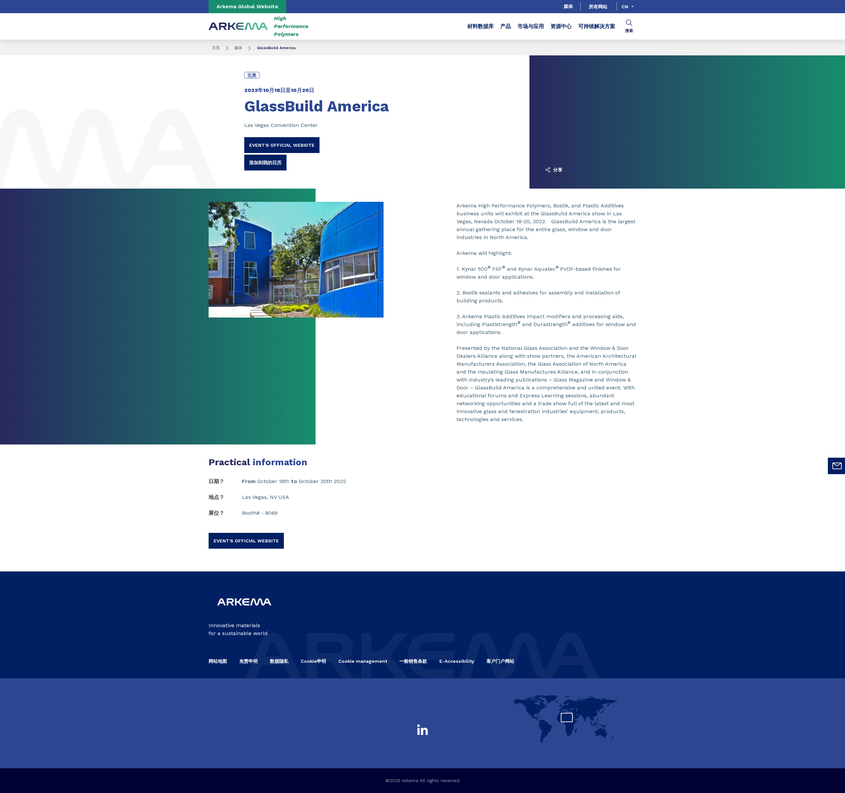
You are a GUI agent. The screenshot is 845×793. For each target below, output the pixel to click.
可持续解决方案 (596, 26)
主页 (216, 48)
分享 (557, 169)
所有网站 (598, 6)
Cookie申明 (313, 661)
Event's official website (282, 145)
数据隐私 (279, 661)
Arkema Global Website (247, 6)
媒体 (568, 6)
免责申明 (248, 661)
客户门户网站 (500, 661)
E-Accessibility (456, 661)
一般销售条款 (413, 661)
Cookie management (362, 661)
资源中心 (561, 26)
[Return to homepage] (238, 26)
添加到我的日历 (265, 162)
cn (625, 6)
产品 (505, 26)
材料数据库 (480, 26)
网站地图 (218, 661)
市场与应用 (531, 26)
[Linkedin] (422, 729)
